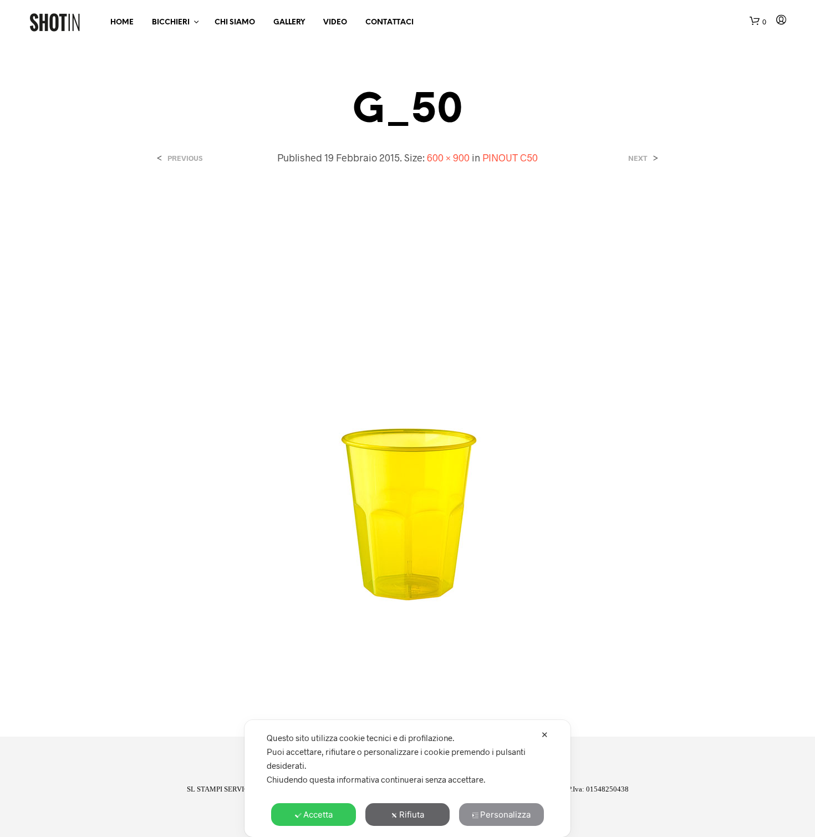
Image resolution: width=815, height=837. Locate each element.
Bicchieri (171, 22)
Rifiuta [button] (411, 814)
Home (122, 22)
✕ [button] (544, 734)
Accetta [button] (318, 814)
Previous (184, 158)
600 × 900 (448, 157)
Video (335, 22)
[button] (758, 21)
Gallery (289, 22)
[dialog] (407, 778)
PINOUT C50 (510, 157)
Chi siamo (235, 22)
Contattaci (389, 22)
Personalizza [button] (505, 814)
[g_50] (407, 441)
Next (638, 158)
